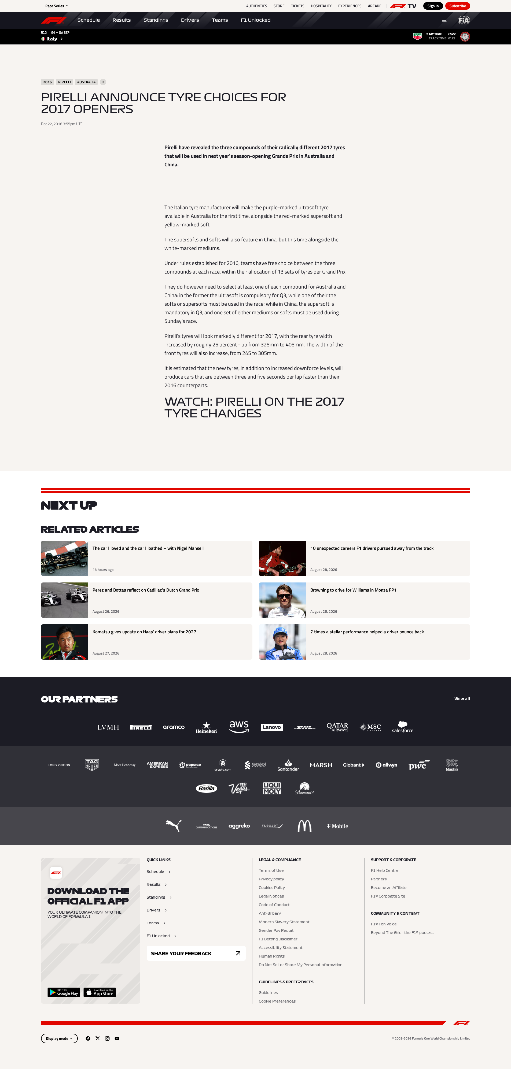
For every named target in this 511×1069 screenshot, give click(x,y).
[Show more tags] (103, 82)
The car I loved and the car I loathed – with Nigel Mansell (148, 548)
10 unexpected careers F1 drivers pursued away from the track (371, 548)
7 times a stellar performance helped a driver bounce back (367, 632)
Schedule (89, 20)
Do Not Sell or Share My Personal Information (301, 965)
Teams (220, 20)
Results (122, 20)
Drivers (190, 20)
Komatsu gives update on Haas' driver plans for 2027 (144, 632)
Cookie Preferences (277, 1001)
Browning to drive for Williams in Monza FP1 (353, 590)
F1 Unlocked (256, 20)
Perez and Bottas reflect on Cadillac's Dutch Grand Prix (146, 590)
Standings (156, 20)
